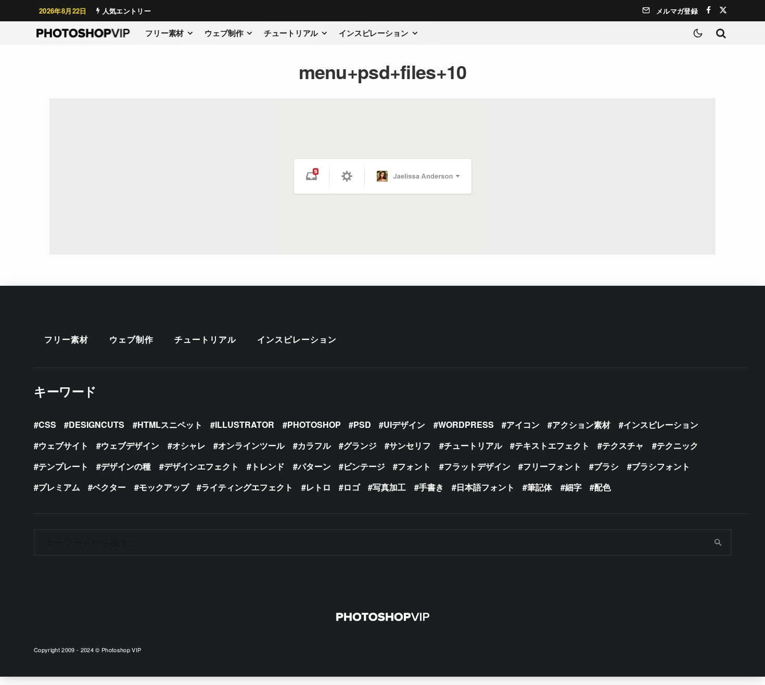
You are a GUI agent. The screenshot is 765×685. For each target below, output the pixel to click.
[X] (723, 10)
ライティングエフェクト (247, 487)
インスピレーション (374, 33)
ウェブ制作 (224, 33)
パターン (314, 466)
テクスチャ (623, 445)
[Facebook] (708, 10)
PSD (362, 424)
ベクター (109, 487)
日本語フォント (485, 487)
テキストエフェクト (552, 445)
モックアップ (164, 487)
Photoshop (314, 424)
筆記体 (539, 487)
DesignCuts (96, 424)
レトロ (318, 487)
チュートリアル (291, 33)
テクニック (677, 445)
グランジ (360, 445)
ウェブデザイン (130, 445)
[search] (718, 542)
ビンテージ (364, 466)
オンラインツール (251, 445)
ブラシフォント (661, 466)
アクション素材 (581, 424)
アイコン (523, 424)
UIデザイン (404, 424)
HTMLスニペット (169, 424)
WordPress (466, 424)
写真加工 (389, 487)
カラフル (314, 445)
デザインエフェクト (201, 466)
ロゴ (351, 487)
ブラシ (606, 466)
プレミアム (59, 487)
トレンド (268, 466)
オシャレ (189, 445)
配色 (602, 487)
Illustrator (244, 424)
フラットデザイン (477, 466)
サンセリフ (410, 445)
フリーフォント (552, 466)
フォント (414, 466)
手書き (431, 487)
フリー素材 (164, 33)
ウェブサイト (63, 445)
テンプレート (63, 466)
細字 (573, 487)
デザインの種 (126, 466)
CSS (47, 424)
